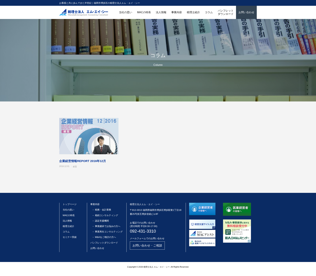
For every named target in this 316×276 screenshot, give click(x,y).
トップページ (70, 204)
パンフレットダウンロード (226, 12)
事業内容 (176, 12)
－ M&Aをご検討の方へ (104, 237)
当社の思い (125, 12)
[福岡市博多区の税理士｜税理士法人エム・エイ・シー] (83, 12)
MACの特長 (144, 12)
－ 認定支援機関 (100, 220)
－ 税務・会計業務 (101, 209)
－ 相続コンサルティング (105, 215)
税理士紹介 (193, 12)
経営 (75, 166)
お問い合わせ (246, 12)
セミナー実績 (70, 237)
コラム (209, 12)
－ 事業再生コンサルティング (107, 231)
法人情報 (161, 12)
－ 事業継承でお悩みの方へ (106, 226)
